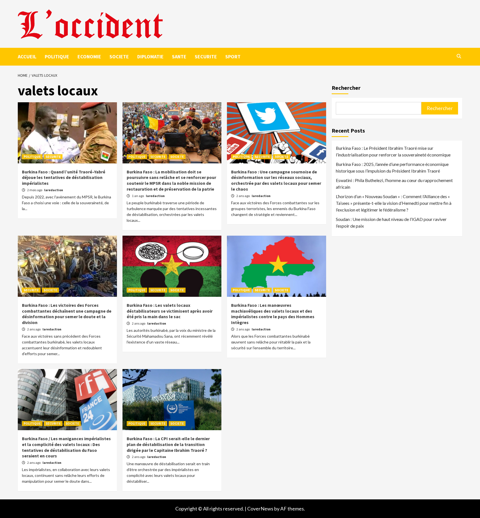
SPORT (233, 56)
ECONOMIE (89, 56)
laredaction (53, 190)
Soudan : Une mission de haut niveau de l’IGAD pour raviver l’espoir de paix (391, 222)
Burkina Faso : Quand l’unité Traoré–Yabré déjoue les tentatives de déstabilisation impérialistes (63, 177)
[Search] (458, 56)
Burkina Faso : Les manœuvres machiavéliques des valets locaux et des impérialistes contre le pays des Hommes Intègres (272, 313)
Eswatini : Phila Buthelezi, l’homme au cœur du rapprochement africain (394, 184)
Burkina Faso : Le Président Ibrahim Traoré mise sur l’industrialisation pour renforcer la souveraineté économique (393, 151)
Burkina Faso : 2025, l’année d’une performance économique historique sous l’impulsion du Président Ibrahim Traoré (392, 167)
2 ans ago (243, 196)
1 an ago (138, 196)
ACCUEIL (27, 56)
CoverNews (260, 508)
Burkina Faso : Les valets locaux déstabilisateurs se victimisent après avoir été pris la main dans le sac (169, 311)
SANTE (179, 56)
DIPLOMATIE (150, 56)
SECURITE (206, 56)
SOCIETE (119, 56)
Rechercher (346, 87)
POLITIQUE (57, 56)
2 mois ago (35, 190)
